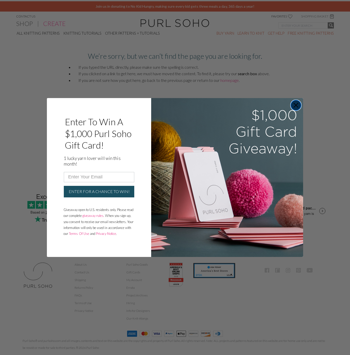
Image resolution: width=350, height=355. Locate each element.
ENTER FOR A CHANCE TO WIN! (99, 191)
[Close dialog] (296, 105)
